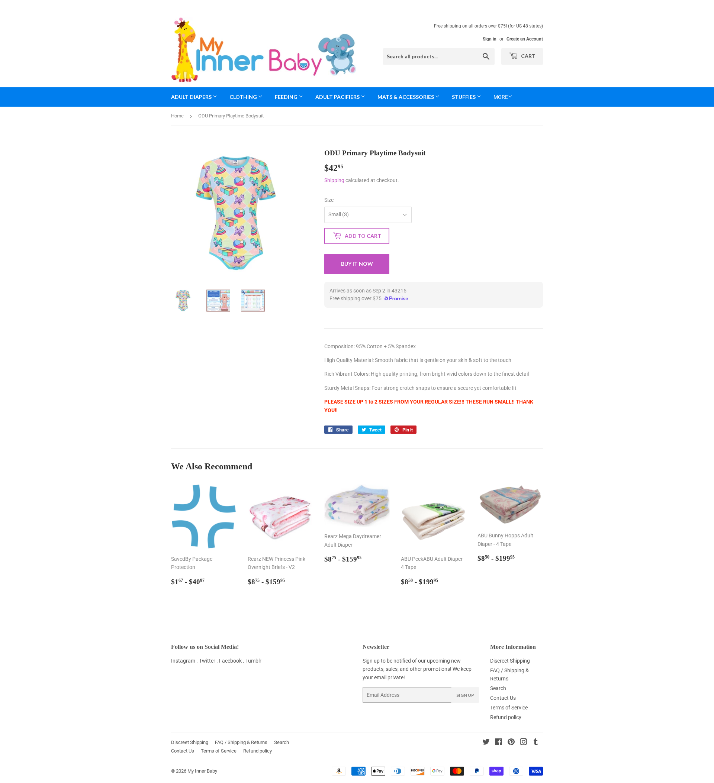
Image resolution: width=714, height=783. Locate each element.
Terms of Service (509, 708)
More (500, 97)
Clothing (243, 97)
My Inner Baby (202, 771)
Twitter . (209, 661)
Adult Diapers (192, 97)
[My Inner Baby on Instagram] (523, 743)
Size (329, 200)
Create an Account (524, 39)
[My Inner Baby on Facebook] (498, 743)
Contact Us (503, 698)
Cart (528, 56)
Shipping (334, 180)
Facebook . (232, 661)
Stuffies (464, 97)
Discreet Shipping (510, 661)
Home (177, 116)
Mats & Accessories (406, 97)
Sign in (489, 39)
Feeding (287, 97)
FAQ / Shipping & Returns (241, 742)
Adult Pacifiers (338, 97)
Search (498, 688)
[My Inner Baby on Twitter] (486, 743)
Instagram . (185, 661)
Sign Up (465, 695)
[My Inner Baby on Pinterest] (511, 743)
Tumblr (253, 661)
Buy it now (357, 264)
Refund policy (505, 717)
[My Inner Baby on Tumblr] (535, 743)
